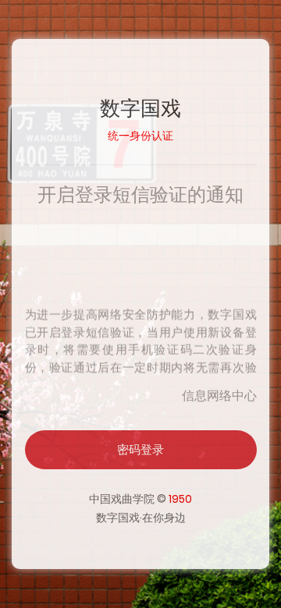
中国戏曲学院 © (140, 499)
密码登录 (140, 449)
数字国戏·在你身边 (141, 517)
